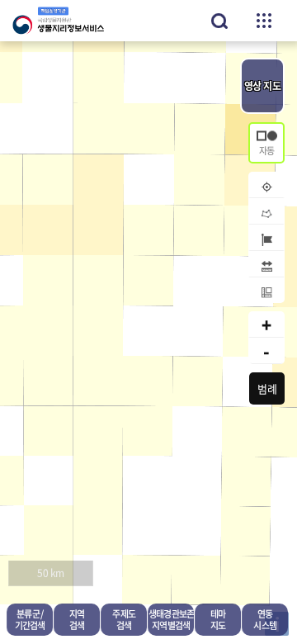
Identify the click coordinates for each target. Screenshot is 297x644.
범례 (266, 388)
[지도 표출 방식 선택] (266, 143)
